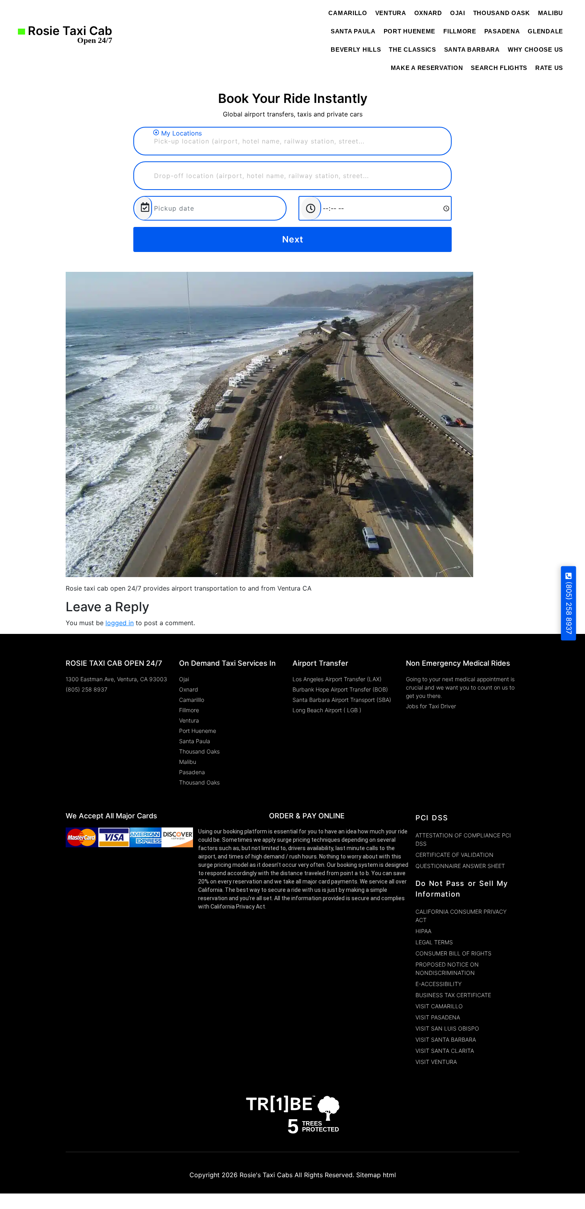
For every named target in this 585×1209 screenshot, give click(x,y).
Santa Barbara (472, 49)
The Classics (412, 49)
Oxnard (428, 13)
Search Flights (499, 67)
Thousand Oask (501, 13)
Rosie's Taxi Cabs (266, 1175)
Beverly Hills (356, 49)
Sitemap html (376, 1175)
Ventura (390, 13)
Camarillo (347, 13)
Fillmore (459, 31)
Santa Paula (353, 31)
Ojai (457, 13)
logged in (119, 623)
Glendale (545, 31)
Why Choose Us (535, 49)
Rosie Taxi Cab (68, 36)
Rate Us (549, 67)
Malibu (550, 13)
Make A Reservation (427, 67)
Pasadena (502, 31)
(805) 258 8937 (569, 607)
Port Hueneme (409, 31)
